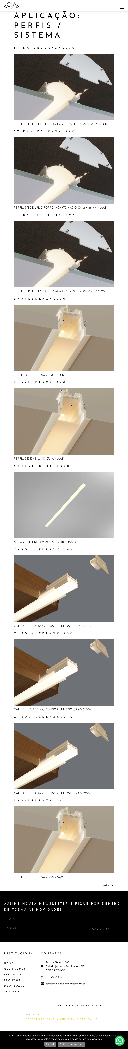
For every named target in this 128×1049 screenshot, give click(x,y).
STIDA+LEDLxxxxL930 (45, 48)
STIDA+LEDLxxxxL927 (45, 215)
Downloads (14, 986)
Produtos (13, 975)
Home (9, 963)
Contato (12, 992)
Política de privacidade (72, 1044)
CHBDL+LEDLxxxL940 (44, 717)
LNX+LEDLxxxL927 (40, 800)
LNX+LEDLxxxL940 (40, 382)
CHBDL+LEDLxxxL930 (44, 633)
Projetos (12, 980)
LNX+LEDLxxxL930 (40, 299)
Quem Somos (15, 969)
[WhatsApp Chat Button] (120, 1041)
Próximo (107, 885)
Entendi (50, 1044)
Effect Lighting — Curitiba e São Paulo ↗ (64, 1019)
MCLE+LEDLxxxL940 (42, 466)
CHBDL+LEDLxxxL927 (44, 549)
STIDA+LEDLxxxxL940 (45, 131)
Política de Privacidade (80, 1006)
